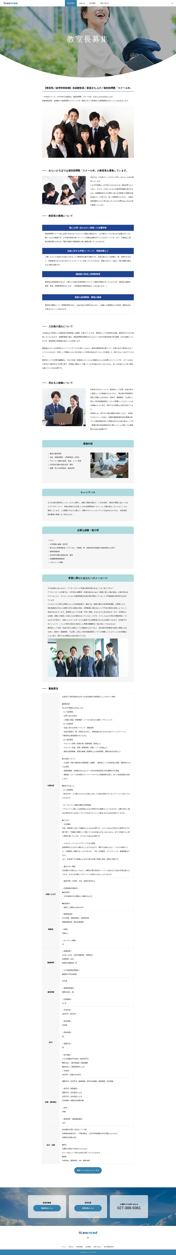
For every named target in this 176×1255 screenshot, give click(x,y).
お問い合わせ (104, 3)
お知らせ (82, 3)
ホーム (64, 1246)
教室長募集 (71, 3)
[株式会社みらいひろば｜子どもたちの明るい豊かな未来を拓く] (10, 3)
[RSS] (88, 1237)
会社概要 (92, 3)
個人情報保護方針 (109, 1246)
